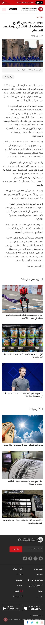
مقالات (19, 575)
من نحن (40, 597)
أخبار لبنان (38, 569)
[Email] (42, 623)
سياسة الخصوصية (36, 616)
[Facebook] (27, 623)
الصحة (19, 586)
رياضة (40, 591)
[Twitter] (32, 623)
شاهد (17, 591)
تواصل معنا (17, 597)
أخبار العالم (17, 569)
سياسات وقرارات (35, 580)
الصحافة (39, 575)
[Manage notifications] (6, 620)
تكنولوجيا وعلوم (36, 586)
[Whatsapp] (37, 623)
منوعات (39, 17)
